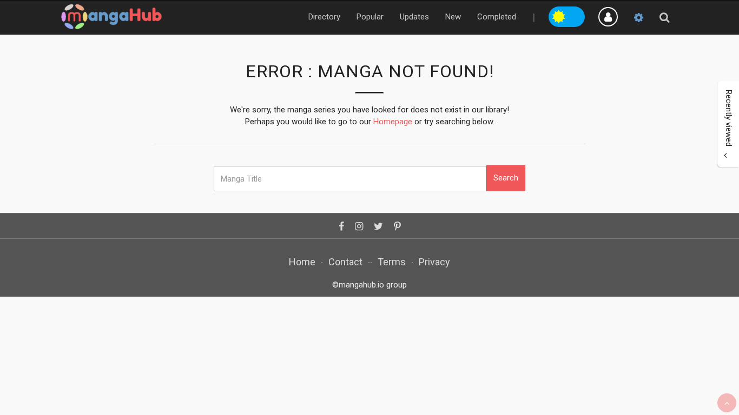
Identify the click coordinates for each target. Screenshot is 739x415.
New (453, 17)
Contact (345, 261)
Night (576, 15)
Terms (392, 261)
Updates (414, 17)
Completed (496, 17)
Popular (370, 17)
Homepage (392, 121)
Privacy (434, 261)
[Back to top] (726, 402)
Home (302, 261)
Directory (324, 17)
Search (505, 178)
